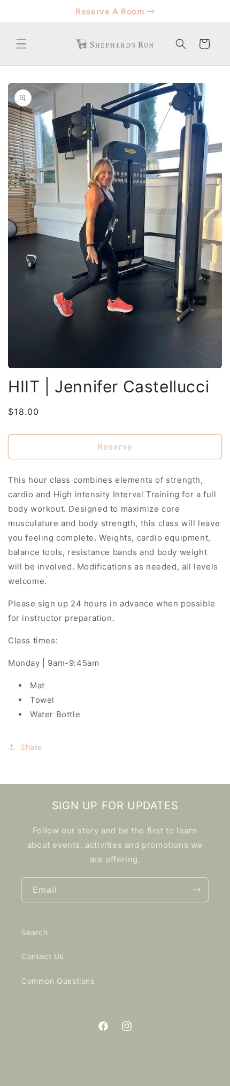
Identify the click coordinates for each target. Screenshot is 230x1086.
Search (34, 932)
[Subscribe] (196, 889)
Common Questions (58, 980)
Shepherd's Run (129, 1078)
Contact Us (42, 956)
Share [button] (31, 746)
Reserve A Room (109, 11)
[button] (21, 44)
